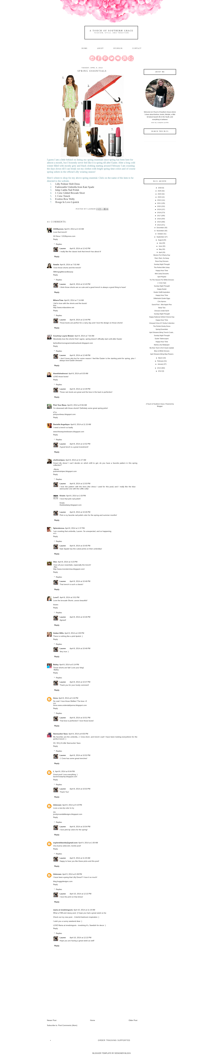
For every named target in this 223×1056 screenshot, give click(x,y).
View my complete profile (160, 122)
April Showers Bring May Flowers (161, 354)
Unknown (57, 805)
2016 (159, 219)
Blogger (159, 406)
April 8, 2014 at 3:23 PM (67, 562)
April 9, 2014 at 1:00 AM (88, 843)
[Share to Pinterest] (107, 209)
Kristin (62, 496)
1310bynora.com (68, 236)
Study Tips (161, 308)
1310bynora (58, 229)
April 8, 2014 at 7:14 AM (74, 300)
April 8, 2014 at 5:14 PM (69, 664)
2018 (159, 212)
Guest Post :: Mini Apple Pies (162, 305)
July (160, 243)
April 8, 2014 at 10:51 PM (80, 718)
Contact (137, 48)
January (160, 364)
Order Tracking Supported (114, 1040)
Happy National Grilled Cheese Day (161, 317)
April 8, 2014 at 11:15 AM (80, 424)
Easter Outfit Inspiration (162, 292)
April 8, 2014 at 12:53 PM (80, 483)
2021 (159, 203)
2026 (160, 188)
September (160, 237)
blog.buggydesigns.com (63, 881)
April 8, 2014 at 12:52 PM (80, 444)
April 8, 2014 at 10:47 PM (80, 682)
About (101, 48)
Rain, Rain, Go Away (162, 258)
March (160, 358)
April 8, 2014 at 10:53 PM (80, 789)
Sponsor (118, 48)
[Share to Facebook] (104, 209)
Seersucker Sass (60, 734)
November (160, 231)
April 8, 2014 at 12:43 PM (80, 284)
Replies (59, 244)
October (160, 234)
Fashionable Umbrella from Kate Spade (74, 187)
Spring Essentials (162, 329)
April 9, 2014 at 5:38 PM (72, 874)
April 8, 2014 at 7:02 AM (69, 264)
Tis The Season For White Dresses (162, 280)
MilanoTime (58, 300)
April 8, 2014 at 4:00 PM (74, 633)
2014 (159, 225)
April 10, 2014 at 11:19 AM (84, 910)
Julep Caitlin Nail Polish (67, 190)
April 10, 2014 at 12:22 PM (80, 894)
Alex (55, 562)
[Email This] (97, 209)
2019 (159, 209)
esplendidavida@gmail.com (65, 843)
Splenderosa (58, 528)
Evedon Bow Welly (65, 199)
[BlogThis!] (100, 209)
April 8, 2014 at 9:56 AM (77, 405)
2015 (159, 222)
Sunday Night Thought (162, 264)
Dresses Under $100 (161, 311)
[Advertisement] (66, 1001)
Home (84, 48)
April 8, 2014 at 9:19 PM (72, 805)
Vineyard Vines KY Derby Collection (161, 323)
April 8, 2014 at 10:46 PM (80, 581)
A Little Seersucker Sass (71, 743)
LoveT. (56, 597)
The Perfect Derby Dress (161, 326)
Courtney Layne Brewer (63, 336)
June (160, 246)
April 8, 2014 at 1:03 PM (76, 496)
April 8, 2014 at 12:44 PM (80, 320)
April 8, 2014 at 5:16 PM (68, 698)
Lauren (63, 248)
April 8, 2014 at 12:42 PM (80, 248)
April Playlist (161, 277)
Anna (55, 698)
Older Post (133, 1020)
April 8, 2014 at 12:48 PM (80, 355)
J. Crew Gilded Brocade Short (70, 193)
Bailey (56, 664)
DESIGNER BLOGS (123, 1053)
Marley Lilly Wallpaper (162, 345)
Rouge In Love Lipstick (67, 202)
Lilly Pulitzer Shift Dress (67, 184)
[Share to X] (102, 209)
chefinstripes (59, 460)
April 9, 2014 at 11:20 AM (80, 858)
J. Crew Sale (161, 283)
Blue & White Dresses (161, 351)
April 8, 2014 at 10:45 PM (80, 512)
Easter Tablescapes (162, 339)
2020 (159, 206)
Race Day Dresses (161, 261)
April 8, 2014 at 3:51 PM (69, 597)
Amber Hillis (58, 633)
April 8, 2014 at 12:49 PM (80, 389)
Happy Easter (162, 289)
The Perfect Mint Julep (162, 267)
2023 (159, 197)
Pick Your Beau (59, 405)
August (160, 240)
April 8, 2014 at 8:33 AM (78, 373)
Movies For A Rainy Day (161, 255)
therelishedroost (60, 373)
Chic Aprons (162, 301)
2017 (159, 216)
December (160, 228)
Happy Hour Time (162, 270)
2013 (159, 368)
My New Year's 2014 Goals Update (162, 348)
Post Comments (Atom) (67, 1025)
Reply (55, 239)
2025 (159, 191)
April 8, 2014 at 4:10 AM (74, 229)
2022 (159, 200)
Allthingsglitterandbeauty (63, 272)
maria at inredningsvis (63, 910)
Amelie (56, 264)
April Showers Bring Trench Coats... (161, 332)
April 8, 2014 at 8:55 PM (78, 734)
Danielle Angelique (61, 424)
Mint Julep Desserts (162, 274)
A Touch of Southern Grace (111, 31)
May (160, 249)
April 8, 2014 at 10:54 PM (80, 827)
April (160, 252)
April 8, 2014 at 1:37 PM (75, 528)
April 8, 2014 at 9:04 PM (65, 771)
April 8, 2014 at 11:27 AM (76, 460)
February (160, 361)
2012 (160, 371)
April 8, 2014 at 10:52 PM (80, 755)
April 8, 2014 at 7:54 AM (84, 336)
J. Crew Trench (62, 196)
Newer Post (51, 1020)
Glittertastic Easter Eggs (161, 298)
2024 (159, 194)
